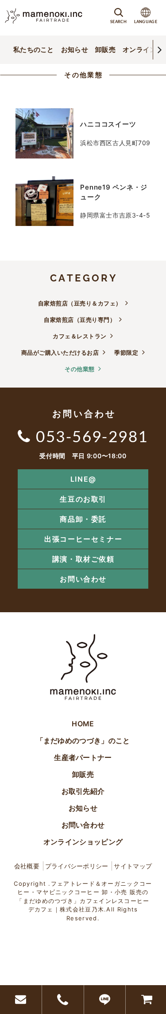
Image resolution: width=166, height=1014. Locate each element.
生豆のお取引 (83, 499)
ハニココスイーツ (108, 124)
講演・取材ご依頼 (83, 559)
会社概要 (26, 866)
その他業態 (83, 75)
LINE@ (83, 479)
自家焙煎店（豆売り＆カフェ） (80, 303)
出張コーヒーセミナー (83, 539)
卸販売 (105, 49)
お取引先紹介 (83, 791)
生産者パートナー (83, 757)
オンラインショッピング (83, 841)
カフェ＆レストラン (80, 336)
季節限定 (126, 352)
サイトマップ (133, 866)
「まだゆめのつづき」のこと (83, 740)
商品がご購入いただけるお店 (60, 352)
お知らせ (74, 49)
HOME (83, 723)
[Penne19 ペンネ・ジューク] (44, 201)
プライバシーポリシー (76, 866)
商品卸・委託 (83, 519)
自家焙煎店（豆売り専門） (80, 319)
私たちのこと (33, 49)
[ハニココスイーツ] (44, 133)
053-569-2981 (92, 436)
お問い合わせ (83, 578)
